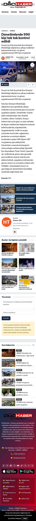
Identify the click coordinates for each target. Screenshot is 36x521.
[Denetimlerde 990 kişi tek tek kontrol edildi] (18, 71)
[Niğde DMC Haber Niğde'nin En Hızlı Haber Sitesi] (17, 4)
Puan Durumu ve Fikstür (9, 494)
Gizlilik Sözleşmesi (20, 508)
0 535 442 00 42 (19, 454)
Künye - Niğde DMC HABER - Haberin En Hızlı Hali (17, 510)
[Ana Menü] (2, 5)
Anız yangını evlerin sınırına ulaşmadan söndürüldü (9, 270)
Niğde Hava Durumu (24, 481)
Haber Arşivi (25, 498)
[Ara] (34, 5)
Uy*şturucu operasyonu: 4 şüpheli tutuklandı (25, 287)
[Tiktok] (21, 465)
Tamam (25, 518)
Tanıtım (14, 12)
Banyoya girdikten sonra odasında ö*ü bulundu (24, 394)
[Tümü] (33, 345)
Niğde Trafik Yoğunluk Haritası (24, 487)
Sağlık (30, 12)
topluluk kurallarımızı (20, 325)
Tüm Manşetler (26, 492)
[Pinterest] (10, 465)
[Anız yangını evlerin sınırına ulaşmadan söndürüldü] (9, 263)
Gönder (6, 318)
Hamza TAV (17, 220)
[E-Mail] (14, 232)
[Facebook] (3, 465)
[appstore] (9, 471)
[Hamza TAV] (6, 222)
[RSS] (32, 465)
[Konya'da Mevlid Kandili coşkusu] (9, 247)
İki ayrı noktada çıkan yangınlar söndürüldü (24, 403)
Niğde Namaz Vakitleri (9, 487)
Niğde (19, 350)
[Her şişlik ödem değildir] (26, 247)
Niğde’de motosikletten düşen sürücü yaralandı (24, 364)
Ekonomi (22, 12)
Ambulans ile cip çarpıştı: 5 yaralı (24, 374)
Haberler (4, 31)
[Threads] (25, 465)
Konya (12, 31)
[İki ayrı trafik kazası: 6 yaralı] (26, 263)
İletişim (11, 508)
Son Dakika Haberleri (7, 500)
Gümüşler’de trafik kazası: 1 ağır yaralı (25, 354)
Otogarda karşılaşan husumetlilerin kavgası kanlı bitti (25, 384)
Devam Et (15, 228)
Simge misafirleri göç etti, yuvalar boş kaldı (9, 287)
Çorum (19, 370)
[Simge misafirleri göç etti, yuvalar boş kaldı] (9, 280)
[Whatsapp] (28, 465)
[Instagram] (14, 465)
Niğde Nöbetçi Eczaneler (9, 481)
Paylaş (6, 84)
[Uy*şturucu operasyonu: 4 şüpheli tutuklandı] (26, 280)
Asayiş (19, 379)
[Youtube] (18, 465)
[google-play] (26, 471)
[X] (7, 465)
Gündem (5, 12)
